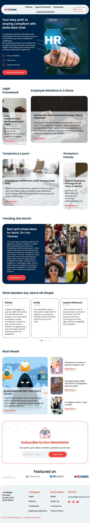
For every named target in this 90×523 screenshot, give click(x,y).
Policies (28, 7)
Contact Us (56, 506)
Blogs (53, 496)
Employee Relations (45, 12)
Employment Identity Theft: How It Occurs (22, 392)
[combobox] (80, 9)
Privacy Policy (57, 511)
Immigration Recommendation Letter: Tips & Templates (58, 116)
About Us (55, 501)
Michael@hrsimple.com (79, 497)
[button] (39, 340)
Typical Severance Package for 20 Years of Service (75, 183)
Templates (58, 7)
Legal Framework (43, 7)
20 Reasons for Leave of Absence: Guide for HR (75, 363)
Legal (31, 496)
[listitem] (9, 497)
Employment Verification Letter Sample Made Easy (30, 182)
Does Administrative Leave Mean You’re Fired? (14, 120)
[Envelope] (77, 502)
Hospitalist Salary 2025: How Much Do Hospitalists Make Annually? (76, 383)
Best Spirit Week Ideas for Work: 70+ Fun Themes (22, 232)
